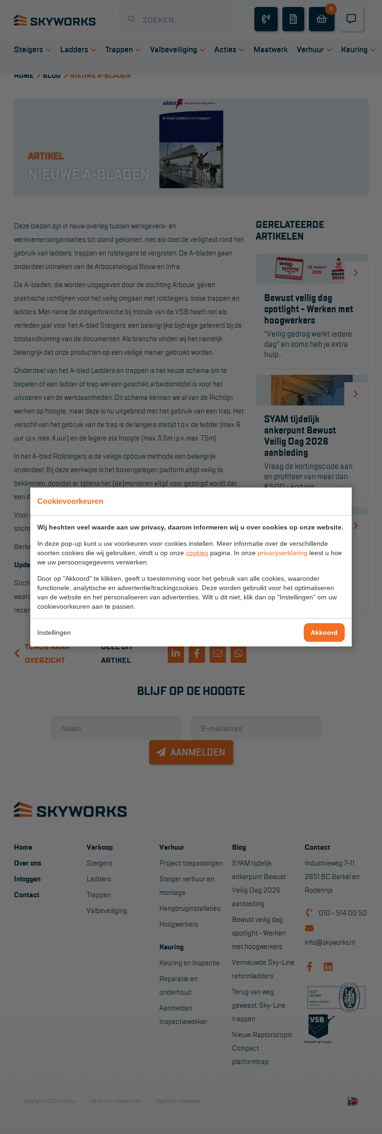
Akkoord (324, 632)
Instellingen (54, 632)
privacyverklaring (282, 553)
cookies (197, 553)
